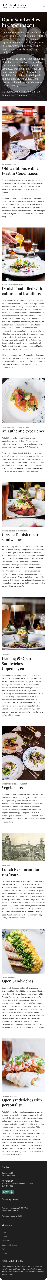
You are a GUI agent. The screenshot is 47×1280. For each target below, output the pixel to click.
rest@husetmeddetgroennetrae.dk (20, 1183)
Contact (5, 1253)
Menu (4, 1232)
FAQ (3, 1249)
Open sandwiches (9, 1245)
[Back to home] (15, 6)
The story (6, 1240)
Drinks (4, 1236)
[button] (44, 6)
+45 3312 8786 (9, 1181)
